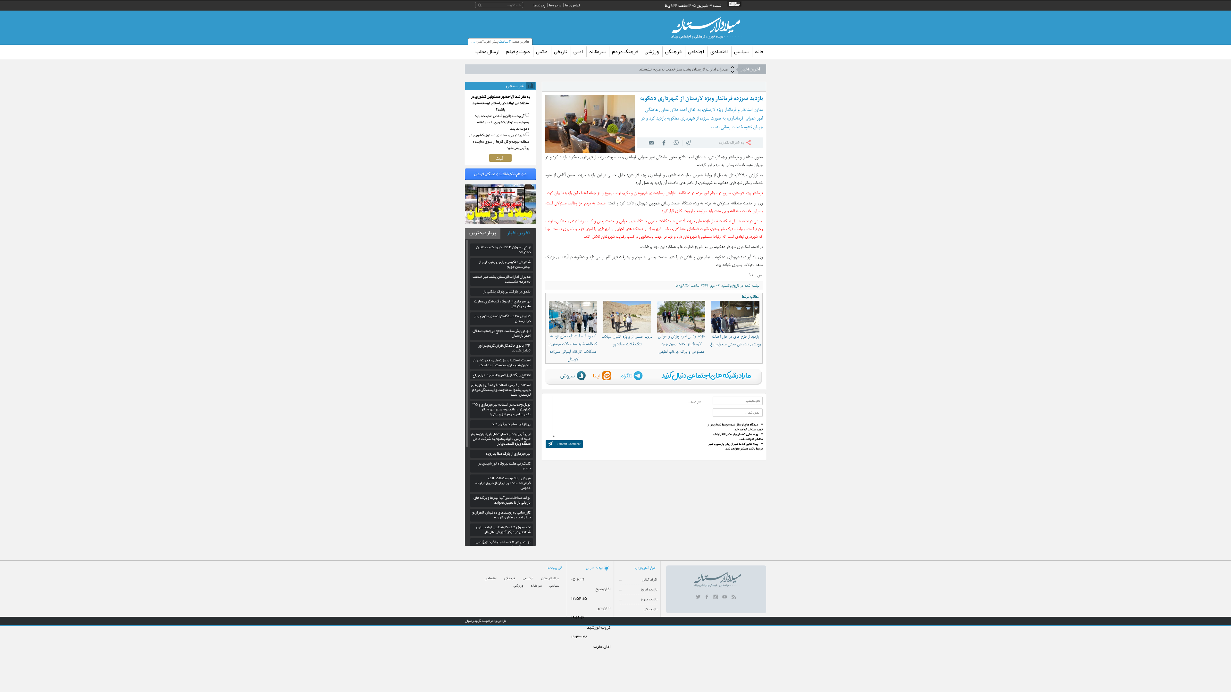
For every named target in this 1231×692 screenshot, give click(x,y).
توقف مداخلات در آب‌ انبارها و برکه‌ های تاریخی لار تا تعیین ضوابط (502, 500)
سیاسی (741, 51)
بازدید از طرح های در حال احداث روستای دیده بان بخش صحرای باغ (735, 340)
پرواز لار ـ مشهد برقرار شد (511, 424)
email (652, 142)
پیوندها (539, 5)
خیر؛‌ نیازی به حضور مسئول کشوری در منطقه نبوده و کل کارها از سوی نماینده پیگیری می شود (499, 141)
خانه (759, 51)
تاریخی (560, 51)
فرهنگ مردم (625, 51)
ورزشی (652, 51)
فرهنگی (673, 51)
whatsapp (676, 142)
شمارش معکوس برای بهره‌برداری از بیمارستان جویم (505, 264)
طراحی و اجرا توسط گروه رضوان (485, 620)
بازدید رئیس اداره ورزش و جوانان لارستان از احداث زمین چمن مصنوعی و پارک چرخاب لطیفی (681, 344)
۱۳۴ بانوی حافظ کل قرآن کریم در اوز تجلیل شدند (504, 348)
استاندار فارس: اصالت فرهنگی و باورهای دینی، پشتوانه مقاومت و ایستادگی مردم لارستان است (501, 389)
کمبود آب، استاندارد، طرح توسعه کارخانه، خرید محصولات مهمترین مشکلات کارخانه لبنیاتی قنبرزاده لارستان (573, 348)
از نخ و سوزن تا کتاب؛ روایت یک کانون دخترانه (503, 249)
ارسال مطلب (487, 51)
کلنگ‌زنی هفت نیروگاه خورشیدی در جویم (504, 465)
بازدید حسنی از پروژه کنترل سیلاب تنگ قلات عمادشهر (626, 340)
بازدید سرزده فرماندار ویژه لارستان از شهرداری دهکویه (701, 98)
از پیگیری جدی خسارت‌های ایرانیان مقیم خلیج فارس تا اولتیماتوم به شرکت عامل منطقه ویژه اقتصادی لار (501, 438)
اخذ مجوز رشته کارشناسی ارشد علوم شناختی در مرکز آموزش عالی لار (503, 529)
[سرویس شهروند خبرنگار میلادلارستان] (500, 222)
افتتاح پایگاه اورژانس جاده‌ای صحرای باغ (502, 375)
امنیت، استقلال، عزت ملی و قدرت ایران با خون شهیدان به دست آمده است (502, 362)
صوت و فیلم (518, 51)
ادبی (578, 51)
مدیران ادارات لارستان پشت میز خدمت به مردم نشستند (502, 279)
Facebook (664, 142)
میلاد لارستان (550, 578)
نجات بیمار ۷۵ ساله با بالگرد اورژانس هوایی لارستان (503, 544)
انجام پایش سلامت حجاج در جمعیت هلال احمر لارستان (502, 333)
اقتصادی (719, 51)
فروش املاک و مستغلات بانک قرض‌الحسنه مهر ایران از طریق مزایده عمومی (503, 482)
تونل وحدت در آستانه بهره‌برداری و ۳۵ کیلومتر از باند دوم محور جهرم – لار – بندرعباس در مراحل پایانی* (502, 409)
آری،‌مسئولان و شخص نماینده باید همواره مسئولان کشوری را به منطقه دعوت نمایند (501, 122)
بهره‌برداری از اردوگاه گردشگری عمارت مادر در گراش (502, 303)
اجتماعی (696, 51)
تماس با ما (572, 5)
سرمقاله (597, 51)
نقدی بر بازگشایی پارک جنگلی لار (701, 69)
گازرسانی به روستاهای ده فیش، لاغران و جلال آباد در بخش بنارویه (501, 514)
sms (688, 142)
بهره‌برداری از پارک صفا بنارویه (508, 453)
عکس (542, 51)
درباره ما (555, 5)
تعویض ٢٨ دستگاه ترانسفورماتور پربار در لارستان (502, 318)
